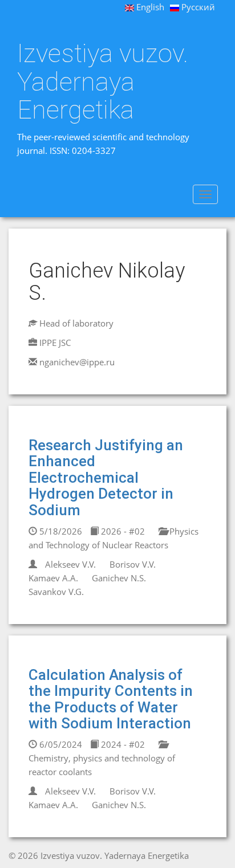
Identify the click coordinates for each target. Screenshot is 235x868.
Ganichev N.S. (119, 578)
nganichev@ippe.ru (77, 362)
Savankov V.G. (56, 591)
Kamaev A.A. (53, 578)
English (149, 7)
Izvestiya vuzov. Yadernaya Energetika (102, 81)
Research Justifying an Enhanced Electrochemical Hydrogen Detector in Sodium (106, 478)
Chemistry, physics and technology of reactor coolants (102, 764)
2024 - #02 (122, 744)
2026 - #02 (122, 531)
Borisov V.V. (133, 564)
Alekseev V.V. (70, 564)
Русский (197, 7)
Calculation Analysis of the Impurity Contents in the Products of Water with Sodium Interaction (111, 699)
